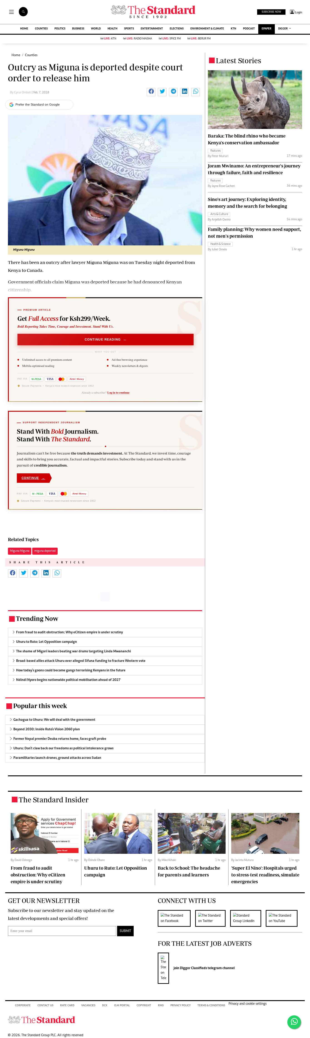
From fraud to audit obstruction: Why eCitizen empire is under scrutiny (38, 874)
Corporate (23, 1005)
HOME (24, 28)
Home (16, 55)
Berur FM (201, 38)
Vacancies (88, 1005)
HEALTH (112, 28)
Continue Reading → (106, 339)
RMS (161, 1005)
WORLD (96, 28)
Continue (33, 478)
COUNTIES (41, 28)
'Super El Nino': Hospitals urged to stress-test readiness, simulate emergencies (265, 874)
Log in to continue (118, 392)
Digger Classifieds (193, 968)
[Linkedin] (248, 918)
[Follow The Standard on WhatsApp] (294, 1022)
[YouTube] (284, 918)
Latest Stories (238, 60)
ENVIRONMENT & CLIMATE (207, 28)
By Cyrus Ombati (21, 92)
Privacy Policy (180, 1005)
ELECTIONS (177, 28)
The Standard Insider (54, 800)
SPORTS (129, 28)
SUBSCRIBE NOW (271, 12)
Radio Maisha (139, 38)
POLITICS (59, 28)
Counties (31, 55)
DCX (104, 1005)
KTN (233, 28)
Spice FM (171, 38)
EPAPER (266, 28)
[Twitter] (212, 918)
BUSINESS (78, 28)
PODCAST (249, 28)
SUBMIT (125, 931)
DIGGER (283, 28)
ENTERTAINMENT (152, 28)
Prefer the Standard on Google (37, 104)
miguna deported (45, 551)
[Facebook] (176, 918)
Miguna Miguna (19, 551)
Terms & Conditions (211, 1005)
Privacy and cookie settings (248, 1004)
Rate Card (67, 1005)
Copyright (144, 1005)
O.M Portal (122, 1005)
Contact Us (45, 1005)
